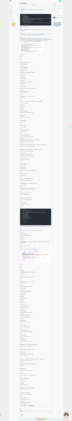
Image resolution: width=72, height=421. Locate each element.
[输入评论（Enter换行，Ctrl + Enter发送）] (36, 411)
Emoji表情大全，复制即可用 (59, 8)
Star (54, 22)
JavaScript (60, 22)
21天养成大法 (57, 10)
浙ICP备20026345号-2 (45, 418)
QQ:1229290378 (40, 418)
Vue (57, 22)
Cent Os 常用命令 (58, 6)
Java (55, 22)
